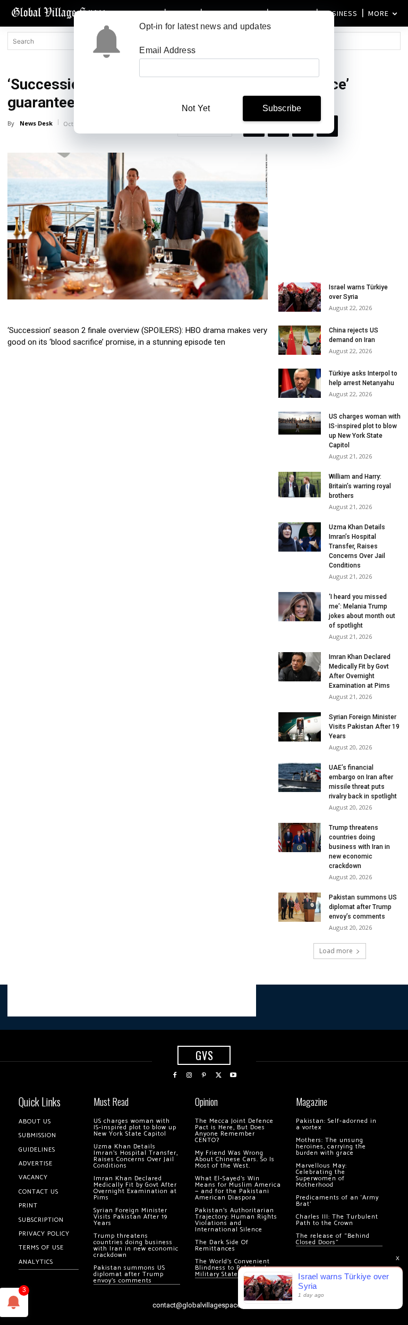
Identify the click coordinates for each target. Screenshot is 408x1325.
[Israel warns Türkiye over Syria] (299, 297)
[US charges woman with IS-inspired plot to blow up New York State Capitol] (299, 423)
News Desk (36, 123)
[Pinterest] (204, 1075)
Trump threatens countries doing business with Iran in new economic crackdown (359, 847)
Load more (336, 950)
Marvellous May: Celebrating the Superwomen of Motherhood (321, 1175)
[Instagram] (190, 1075)
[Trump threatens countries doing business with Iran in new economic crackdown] (299, 837)
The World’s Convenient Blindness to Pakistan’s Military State (232, 1267)
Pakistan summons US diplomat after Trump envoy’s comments (363, 907)
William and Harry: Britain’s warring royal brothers (360, 486)
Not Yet (196, 108)
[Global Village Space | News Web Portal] (59, 12)
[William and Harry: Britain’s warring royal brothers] (299, 484)
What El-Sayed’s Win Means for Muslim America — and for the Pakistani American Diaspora (238, 1188)
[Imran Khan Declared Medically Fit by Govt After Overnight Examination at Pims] (299, 666)
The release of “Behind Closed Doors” (333, 1239)
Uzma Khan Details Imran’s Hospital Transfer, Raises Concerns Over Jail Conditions (357, 546)
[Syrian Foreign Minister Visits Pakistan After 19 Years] (299, 726)
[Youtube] (233, 1075)
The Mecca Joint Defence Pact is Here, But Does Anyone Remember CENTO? (234, 1130)
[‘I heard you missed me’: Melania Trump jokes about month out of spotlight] (299, 606)
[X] (219, 1075)
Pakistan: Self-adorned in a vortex (336, 1124)
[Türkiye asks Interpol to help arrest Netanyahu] (299, 383)
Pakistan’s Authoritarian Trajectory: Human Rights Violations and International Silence (236, 1220)
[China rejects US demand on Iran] (299, 340)
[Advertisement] (339, 206)
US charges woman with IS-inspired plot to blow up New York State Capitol (135, 1127)
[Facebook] (175, 1075)
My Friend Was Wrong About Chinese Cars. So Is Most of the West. (235, 1159)
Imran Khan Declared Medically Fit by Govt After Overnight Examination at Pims (135, 1188)
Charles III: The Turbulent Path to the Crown (337, 1220)
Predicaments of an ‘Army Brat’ (337, 1201)
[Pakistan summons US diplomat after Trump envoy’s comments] (299, 907)
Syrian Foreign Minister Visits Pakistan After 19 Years (364, 726)
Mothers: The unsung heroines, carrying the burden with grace (331, 1146)
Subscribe (282, 108)
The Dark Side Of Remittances (222, 1245)
